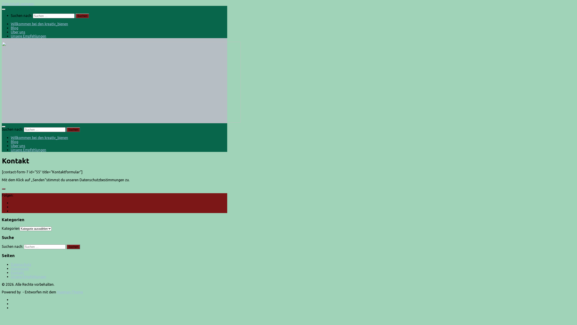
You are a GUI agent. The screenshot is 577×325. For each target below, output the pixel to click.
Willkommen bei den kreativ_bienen (39, 24)
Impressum (20, 269)
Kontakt (17, 273)
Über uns (18, 32)
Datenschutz (21, 264)
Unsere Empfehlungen (28, 36)
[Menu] (3, 9)
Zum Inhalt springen (18, 4)
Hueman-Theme (70, 292)
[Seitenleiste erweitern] (3, 189)
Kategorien (11, 228)
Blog (14, 28)
